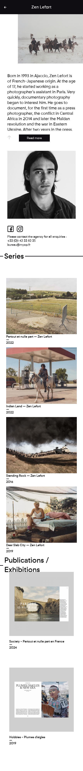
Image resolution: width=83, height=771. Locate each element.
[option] (41, 38)
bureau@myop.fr (18, 245)
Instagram (21, 229)
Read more (34, 138)
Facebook (12, 229)
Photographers (6, 7)
